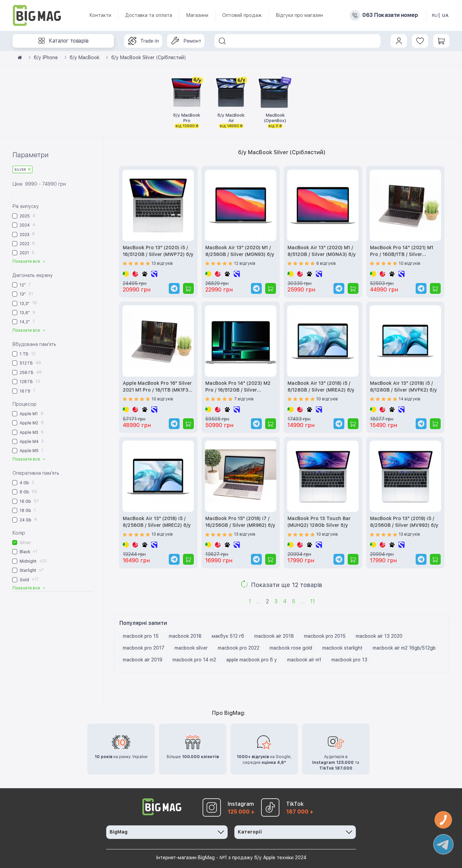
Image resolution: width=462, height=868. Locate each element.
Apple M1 (31, 413)
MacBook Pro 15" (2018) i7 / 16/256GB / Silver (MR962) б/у (240, 522)
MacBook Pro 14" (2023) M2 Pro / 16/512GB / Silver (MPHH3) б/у (238, 387)
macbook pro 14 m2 (194, 659)
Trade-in (149, 41)
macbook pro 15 (141, 636)
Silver (20, 169)
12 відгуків (244, 263)
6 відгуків (326, 263)
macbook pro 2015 (325, 636)
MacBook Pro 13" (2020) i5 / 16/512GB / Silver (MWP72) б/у (158, 251)
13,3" (28, 303)
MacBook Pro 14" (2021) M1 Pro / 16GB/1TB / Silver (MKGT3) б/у (401, 251)
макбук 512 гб (228, 636)
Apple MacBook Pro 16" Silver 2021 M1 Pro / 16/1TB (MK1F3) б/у (157, 387)
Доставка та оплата (148, 15)
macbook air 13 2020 (379, 636)
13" (26, 294)
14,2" (27, 321)
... (258, 601)
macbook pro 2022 (238, 648)
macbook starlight (342, 648)
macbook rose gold (291, 648)
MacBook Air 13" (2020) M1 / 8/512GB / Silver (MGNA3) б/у (321, 251)
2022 (27, 243)
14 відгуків (409, 399)
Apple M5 (31, 450)
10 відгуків (409, 263)
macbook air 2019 (142, 659)
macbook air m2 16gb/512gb (404, 648)
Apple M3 (31, 432)
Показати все (27, 261)
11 (312, 601)
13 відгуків (162, 263)
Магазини (197, 15)
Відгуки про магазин (299, 15)
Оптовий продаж (242, 15)
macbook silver (191, 648)
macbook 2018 (185, 636)
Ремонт (192, 41)
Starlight (31, 570)
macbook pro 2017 (143, 648)
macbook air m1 (304, 659)
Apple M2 (31, 422)
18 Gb (27, 510)
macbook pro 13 (349, 659)
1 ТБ (27, 353)
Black (28, 551)
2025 (27, 215)
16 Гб (27, 390)
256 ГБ (30, 372)
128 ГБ (29, 381)
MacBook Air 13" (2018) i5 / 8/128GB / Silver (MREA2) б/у (320, 386)
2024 (27, 225)
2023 (27, 234)
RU (435, 15)
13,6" (27, 312)
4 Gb (26, 482)
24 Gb (28, 519)
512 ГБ (30, 363)
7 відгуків (244, 399)
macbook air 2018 (274, 636)
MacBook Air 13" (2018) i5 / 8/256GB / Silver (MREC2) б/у (157, 522)
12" (25, 284)
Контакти (100, 15)
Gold (29, 579)
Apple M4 (31, 441)
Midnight (33, 561)
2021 (26, 252)
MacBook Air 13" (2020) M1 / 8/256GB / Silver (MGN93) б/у (239, 251)
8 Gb (28, 491)
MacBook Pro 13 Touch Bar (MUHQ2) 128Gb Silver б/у (319, 522)
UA (445, 15)
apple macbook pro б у (251, 659)
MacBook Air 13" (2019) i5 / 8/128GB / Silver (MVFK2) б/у (403, 386)
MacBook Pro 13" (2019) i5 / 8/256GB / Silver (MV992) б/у (404, 522)
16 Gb (29, 501)
